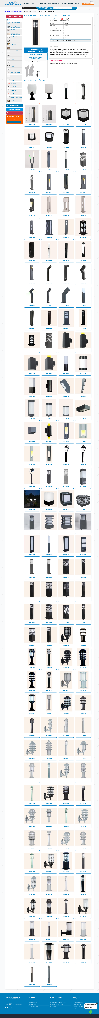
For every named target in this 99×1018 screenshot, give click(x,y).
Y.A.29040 (49, 192)
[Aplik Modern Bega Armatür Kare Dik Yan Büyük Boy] (32, 408)
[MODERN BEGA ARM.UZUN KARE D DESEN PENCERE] (32, 589)
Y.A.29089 (49, 283)
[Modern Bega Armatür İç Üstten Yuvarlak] (32, 272)
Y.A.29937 (83, 487)
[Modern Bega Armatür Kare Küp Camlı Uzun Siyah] (83, 295)
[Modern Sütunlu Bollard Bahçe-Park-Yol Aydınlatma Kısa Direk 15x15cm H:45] (66, 205)
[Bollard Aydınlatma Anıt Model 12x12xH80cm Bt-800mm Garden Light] (32, 114)
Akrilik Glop (54, 1006)
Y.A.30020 (66, 532)
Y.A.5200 (49, 102)
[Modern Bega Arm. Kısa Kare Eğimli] (66, 295)
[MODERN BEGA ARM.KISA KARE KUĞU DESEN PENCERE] (32, 635)
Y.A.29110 (49, 306)
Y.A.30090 (32, 600)
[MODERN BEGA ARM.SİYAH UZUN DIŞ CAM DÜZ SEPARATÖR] (36, 32)
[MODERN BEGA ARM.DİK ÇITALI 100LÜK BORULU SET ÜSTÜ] (83, 680)
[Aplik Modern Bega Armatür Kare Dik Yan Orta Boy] (49, 408)
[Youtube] (11, 1008)
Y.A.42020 (49, 962)
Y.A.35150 (49, 736)
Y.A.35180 (32, 758)
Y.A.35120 (66, 713)
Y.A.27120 (31, 147)
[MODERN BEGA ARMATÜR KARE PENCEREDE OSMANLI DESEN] (49, 476)
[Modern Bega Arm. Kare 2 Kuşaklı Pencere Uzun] (32, 567)
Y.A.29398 (66, 373)
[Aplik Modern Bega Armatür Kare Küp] (32, 386)
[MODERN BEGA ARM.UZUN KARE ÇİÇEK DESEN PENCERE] (32, 612)
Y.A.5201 (66, 102)
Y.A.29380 (49, 351)
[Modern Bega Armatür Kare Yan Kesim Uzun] (83, 250)
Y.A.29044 (49, 215)
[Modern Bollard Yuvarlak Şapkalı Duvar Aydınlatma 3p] (66, 838)
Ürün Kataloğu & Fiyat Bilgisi (51, 3)
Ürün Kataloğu (14, 105)
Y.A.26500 (32, 124)
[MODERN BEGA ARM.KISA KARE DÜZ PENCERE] (66, 544)
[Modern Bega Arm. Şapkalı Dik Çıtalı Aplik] (83, 748)
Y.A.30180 (49, 645)
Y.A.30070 (66, 577)
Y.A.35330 (66, 849)
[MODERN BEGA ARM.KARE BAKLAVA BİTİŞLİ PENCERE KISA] (66, 589)
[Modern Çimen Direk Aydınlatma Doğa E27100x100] (32, 182)
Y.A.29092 (66, 283)
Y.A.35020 (32, 668)
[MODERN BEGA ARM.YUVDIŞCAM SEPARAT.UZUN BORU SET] (83, 884)
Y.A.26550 (49, 124)
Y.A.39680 (49, 917)
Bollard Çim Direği (17, 11)
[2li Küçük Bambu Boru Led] (32, 159)
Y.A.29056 (83, 238)
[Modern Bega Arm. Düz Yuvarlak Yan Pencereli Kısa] (32, 340)
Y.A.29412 (66, 419)
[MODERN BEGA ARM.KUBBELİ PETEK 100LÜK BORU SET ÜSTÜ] (49, 748)
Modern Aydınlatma (33, 1006)
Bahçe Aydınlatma (33, 1000)
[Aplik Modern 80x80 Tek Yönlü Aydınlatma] (66, 340)
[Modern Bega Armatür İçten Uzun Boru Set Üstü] (32, 454)
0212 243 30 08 (10, 1003)
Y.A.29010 (49, 170)
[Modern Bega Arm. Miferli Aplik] (66, 702)
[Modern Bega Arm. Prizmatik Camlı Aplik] (83, 906)
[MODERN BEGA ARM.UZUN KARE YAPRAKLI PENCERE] (83, 567)
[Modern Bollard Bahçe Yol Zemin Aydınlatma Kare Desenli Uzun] (32, 227)
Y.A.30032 (49, 554)
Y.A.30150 (66, 622)
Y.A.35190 (49, 758)
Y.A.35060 (32, 690)
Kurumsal (26, 3)
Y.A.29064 (66, 260)
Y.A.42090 (66, 962)
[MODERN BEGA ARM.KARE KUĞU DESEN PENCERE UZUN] (49, 635)
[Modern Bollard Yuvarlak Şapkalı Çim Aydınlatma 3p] (32, 861)
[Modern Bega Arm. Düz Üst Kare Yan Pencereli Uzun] (49, 318)
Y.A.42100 (83, 962)
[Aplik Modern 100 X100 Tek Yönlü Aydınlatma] (32, 363)
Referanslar (35, 3)
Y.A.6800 (83, 102)
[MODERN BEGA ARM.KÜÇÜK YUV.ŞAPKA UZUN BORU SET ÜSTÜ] (66, 816)
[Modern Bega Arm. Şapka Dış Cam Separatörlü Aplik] (32, 906)
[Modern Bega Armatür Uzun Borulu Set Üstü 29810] (66, 431)
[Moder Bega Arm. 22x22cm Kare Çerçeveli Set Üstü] (66, 499)
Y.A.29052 (49, 238)
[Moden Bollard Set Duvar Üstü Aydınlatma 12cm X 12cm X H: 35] (83, 476)
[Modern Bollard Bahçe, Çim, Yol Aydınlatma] (49, 567)
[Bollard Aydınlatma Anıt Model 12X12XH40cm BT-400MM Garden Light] (49, 114)
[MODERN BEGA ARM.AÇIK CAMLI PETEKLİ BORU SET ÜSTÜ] (66, 793)
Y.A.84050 (32, 985)
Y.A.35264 (66, 803)
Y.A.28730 (32, 170)
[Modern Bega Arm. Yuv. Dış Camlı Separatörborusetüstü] (49, 884)
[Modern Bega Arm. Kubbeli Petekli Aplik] (32, 748)
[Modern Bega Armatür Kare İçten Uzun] (66, 250)
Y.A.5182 (32, 102)
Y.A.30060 (32, 577)
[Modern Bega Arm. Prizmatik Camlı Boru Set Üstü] (32, 929)
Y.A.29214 (32, 351)
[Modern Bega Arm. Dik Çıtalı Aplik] (66, 680)
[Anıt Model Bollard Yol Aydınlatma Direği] (49, 974)
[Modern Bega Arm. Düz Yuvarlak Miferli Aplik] (83, 816)
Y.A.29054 (66, 238)
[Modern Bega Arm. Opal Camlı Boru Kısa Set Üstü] (83, 929)
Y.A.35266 (83, 803)
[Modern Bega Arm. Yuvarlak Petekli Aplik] (66, 657)
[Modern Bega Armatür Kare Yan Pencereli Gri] (83, 205)
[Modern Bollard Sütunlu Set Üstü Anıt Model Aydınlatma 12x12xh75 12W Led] (66, 182)
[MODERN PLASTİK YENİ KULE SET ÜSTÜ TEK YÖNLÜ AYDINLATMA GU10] (66, 363)
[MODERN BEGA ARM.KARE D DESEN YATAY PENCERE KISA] (66, 612)
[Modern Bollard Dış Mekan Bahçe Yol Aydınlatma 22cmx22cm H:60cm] (83, 521)
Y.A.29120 (83, 306)
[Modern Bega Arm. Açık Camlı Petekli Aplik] (49, 793)
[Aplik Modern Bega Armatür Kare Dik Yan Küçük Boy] (66, 408)
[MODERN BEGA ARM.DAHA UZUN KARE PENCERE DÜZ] (49, 544)
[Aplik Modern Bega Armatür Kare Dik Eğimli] (66, 386)
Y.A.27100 (66, 124)
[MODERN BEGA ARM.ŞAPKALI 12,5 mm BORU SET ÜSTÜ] (83, 770)
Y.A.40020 (49, 939)
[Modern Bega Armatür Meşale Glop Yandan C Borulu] (66, 454)
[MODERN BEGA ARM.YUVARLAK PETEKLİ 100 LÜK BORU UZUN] (49, 680)
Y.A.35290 (66, 826)
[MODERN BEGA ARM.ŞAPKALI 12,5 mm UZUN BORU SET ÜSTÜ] (32, 793)
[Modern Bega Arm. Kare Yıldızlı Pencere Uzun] (83, 137)
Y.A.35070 (49, 690)
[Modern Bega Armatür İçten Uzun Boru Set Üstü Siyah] (49, 454)
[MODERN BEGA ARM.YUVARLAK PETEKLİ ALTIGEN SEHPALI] (32, 680)
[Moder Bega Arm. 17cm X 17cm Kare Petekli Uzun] (32, 521)
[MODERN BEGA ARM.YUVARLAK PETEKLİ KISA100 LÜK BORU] (83, 657)
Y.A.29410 (49, 419)
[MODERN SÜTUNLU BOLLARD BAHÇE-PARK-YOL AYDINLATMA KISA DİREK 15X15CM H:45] (83, 182)
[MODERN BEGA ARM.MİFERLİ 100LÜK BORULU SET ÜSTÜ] (83, 702)
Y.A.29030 (83, 170)
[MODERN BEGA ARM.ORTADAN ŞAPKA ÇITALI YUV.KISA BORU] (66, 951)
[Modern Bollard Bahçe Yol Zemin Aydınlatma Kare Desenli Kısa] (49, 227)
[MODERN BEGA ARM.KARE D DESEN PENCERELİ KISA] (49, 589)
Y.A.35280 (49, 826)
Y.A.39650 (66, 894)
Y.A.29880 (32, 464)
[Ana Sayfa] (13, 3)
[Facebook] (5, 1008)
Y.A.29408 (32, 419)
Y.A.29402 (32, 396)
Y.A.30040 (66, 554)
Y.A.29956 (66, 509)
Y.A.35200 (66, 758)
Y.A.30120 (83, 600)
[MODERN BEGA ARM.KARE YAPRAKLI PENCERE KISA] (66, 567)
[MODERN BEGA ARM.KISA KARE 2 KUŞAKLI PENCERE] (83, 544)
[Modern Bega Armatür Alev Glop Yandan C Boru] (83, 454)
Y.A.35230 (49, 781)
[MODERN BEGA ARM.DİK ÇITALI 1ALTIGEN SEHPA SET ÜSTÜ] (32, 702)
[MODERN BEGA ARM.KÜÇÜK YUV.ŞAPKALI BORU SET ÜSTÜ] (49, 816)
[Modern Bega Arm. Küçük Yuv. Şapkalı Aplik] (32, 816)
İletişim (77, 3)
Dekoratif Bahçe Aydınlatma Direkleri (60, 1000)
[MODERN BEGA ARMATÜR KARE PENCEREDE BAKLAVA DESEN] (66, 476)
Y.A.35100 (32, 713)
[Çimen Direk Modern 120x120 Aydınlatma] (49, 159)
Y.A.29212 (83, 328)
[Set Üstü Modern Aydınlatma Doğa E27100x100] (83, 159)
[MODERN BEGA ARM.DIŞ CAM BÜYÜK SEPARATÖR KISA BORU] (49, 951)
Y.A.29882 (49, 464)
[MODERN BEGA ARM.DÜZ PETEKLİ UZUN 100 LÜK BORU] (49, 657)
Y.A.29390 (32, 373)
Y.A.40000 (83, 917)
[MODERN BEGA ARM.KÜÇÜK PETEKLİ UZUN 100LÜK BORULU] (83, 725)
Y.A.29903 (32, 487)
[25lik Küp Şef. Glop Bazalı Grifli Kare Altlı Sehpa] (32, 91)
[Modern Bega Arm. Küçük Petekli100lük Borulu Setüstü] (66, 725)
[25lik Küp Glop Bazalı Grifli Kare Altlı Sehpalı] (49, 91)
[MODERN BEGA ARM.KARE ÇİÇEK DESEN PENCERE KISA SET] (49, 612)
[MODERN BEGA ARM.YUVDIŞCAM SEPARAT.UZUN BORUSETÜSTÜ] (66, 884)
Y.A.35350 (32, 871)
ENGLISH (92, 1)
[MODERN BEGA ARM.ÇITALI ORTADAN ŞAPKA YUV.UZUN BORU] (83, 951)
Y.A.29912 (49, 487)
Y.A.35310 (31, 849)
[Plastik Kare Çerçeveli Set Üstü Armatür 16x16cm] (66, 114)
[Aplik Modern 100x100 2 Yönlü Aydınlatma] (49, 363)
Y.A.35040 (66, 668)
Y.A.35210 (83, 758)
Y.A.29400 (83, 373)
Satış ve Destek (77, 1004)
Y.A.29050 (32, 238)
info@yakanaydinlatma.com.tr (15, 1004)
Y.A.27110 (83, 124)
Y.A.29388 (83, 351)
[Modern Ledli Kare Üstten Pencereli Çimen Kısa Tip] (32, 974)
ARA (74, 8)
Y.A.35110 (48, 713)
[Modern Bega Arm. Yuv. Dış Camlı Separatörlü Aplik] (32, 884)
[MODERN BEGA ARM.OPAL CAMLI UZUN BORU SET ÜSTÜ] (32, 951)
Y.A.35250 (83, 781)
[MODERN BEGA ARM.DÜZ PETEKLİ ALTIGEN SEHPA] (32, 657)
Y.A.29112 (66, 306)
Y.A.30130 (32, 622)
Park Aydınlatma (32, 1004)
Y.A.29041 (66, 192)
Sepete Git (10, 121)
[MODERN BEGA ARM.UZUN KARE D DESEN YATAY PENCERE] (83, 612)
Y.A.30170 (32, 645)
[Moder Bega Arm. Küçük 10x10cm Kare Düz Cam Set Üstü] (32, 499)
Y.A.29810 (66, 441)
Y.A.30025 (83, 532)
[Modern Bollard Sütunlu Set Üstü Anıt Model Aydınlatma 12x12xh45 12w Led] (32, 205)
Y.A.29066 (83, 260)
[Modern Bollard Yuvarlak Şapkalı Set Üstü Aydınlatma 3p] (83, 838)
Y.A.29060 (32, 260)
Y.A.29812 (83, 441)
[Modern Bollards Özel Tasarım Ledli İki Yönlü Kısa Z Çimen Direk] (83, 272)
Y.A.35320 (49, 849)
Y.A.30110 (66, 600)
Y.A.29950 (32, 509)
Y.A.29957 (83, 509)
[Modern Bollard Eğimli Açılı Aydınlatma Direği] (49, 295)
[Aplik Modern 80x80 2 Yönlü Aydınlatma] (83, 340)
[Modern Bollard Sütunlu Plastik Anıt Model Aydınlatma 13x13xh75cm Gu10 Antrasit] (83, 91)
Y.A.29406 (66, 396)
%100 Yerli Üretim (14, 113)
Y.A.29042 (83, 192)
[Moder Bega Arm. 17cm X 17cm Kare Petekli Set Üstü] (49, 521)
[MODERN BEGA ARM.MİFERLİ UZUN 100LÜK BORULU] (32, 725)
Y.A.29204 (49, 328)
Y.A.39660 (83, 894)
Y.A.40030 (66, 939)
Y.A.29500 (83, 419)
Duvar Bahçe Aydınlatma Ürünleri (59, 1002)
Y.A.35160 (66, 736)
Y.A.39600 (49, 871)
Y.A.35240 (66, 781)
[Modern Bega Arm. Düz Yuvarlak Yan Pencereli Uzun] (83, 318)
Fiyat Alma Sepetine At (36, 54)
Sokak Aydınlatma (33, 1002)
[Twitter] (7, 1008)
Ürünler (41, 3)
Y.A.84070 (49, 985)
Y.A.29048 (83, 215)
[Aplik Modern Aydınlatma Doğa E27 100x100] (49, 340)
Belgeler (64, 3)
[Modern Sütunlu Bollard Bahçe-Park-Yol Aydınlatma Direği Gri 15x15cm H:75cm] (49, 205)
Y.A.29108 (32, 306)
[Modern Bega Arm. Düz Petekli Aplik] (66, 635)
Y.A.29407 (83, 396)
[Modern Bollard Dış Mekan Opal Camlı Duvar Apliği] (66, 929)
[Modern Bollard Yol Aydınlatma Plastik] (66, 137)
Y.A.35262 (49, 803)
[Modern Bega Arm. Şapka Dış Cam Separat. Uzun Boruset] (66, 906)
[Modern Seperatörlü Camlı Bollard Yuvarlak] (83, 861)
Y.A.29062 (49, 260)
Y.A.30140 (49, 622)
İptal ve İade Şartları (78, 1006)
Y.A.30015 (49, 532)
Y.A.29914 (66, 487)
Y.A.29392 (49, 373)
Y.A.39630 (32, 894)
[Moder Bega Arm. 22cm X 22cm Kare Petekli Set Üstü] (66, 521)
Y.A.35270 (32, 826)
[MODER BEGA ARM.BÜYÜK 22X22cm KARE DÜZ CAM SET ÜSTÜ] (49, 499)
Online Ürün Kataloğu (14, 16)
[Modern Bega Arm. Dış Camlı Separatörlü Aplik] (49, 861)
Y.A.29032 (32, 192)
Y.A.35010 (83, 645)
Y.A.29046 (66, 215)
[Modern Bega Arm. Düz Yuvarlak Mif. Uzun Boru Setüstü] (49, 838)
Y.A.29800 (49, 441)
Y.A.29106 (83, 283)
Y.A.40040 (83, 939)
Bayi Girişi (70, 3)
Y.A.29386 (66, 351)
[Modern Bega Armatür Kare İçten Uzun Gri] (49, 250)
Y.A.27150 (66, 147)
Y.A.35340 (83, 849)
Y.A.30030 (32, 554)
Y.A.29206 (66, 328)
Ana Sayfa (7, 11)
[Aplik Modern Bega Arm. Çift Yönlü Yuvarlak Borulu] (49, 431)
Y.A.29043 (32, 215)
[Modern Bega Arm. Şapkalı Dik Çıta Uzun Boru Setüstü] (49, 770)
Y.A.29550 (32, 441)
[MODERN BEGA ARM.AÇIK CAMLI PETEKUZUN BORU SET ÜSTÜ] (83, 793)
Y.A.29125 (31, 328)
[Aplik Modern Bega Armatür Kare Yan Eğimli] (83, 408)
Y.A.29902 (83, 464)
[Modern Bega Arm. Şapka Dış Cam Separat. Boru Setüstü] (49, 906)
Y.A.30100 (49, 600)
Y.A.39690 (66, 917)
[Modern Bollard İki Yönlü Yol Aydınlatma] (32, 318)
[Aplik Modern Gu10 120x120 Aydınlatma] (32, 431)
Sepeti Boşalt (17, 121)
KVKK (75, 1008)
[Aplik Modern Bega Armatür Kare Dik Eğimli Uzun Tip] (83, 386)
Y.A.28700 (83, 147)
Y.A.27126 (49, 147)
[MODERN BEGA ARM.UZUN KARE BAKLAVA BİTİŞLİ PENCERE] (83, 589)
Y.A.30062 (49, 577)
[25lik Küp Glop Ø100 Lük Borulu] (66, 91)
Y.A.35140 (32, 736)
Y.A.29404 (49, 396)
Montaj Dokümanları (15, 109)
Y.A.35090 (83, 690)
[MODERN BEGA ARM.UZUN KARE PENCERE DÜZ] (32, 544)
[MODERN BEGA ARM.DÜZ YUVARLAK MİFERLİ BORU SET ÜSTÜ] (32, 838)
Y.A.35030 (49, 668)
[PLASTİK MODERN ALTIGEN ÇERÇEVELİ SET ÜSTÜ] (49, 137)
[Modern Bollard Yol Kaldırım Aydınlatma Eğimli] (49, 272)
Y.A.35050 (83, 668)
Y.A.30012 (32, 532)
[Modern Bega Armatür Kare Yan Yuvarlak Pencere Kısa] (83, 227)
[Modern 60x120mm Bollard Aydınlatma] (66, 272)
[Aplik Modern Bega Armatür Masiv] (83, 363)
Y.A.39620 (83, 871)
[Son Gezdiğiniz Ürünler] (29, 8)
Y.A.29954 (49, 509)
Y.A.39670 (32, 917)
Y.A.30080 (83, 577)
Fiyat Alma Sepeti (88, 3)
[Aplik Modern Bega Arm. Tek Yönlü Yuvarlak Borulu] (49, 386)
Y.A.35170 (83, 736)
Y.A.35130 (83, 713)
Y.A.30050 (83, 554)
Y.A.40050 (32, 962)
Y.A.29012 (66, 170)
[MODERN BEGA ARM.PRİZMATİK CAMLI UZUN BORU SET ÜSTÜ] (49, 929)
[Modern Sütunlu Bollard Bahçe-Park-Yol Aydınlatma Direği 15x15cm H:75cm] (49, 182)
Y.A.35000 (66, 645)
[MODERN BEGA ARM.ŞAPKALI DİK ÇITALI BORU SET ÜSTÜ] (32, 770)
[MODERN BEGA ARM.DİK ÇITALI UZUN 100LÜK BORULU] (49, 702)
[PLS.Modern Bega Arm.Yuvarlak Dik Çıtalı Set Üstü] (32, 137)
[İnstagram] (9, 1008)
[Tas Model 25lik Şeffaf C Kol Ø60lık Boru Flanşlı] (32, 476)
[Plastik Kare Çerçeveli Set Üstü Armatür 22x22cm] (83, 114)
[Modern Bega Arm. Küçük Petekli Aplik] (49, 725)
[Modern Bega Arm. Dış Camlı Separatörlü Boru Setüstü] (66, 861)
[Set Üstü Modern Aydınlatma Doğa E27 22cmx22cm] (83, 499)
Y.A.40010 (32, 939)
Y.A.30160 (83, 622)
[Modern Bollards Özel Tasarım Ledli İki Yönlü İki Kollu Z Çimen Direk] (32, 295)
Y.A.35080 (66, 690)
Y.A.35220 (32, 781)
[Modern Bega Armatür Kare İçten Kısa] (32, 250)
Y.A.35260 (32, 803)
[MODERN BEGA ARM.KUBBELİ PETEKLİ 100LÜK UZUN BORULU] (66, 748)
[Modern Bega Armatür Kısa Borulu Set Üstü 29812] (83, 431)
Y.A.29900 (66, 464)
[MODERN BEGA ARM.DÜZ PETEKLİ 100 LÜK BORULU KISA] (83, 635)
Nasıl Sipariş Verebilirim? (79, 1000)
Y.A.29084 (32, 283)
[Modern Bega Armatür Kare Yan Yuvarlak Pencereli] (66, 227)
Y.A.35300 (83, 826)
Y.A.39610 (66, 871)
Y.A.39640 (49, 894)
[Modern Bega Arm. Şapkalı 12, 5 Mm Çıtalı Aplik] (66, 770)
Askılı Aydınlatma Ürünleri (57, 1004)
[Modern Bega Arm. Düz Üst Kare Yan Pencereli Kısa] (66, 318)
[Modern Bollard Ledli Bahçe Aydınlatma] (66, 159)
